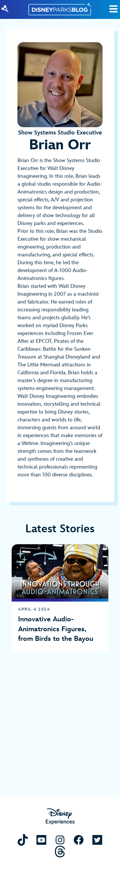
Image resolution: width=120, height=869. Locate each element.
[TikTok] (23, 840)
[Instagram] (60, 840)
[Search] (5, 8)
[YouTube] (41, 840)
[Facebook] (78, 840)
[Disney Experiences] (60, 816)
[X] (97, 840)
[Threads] (60, 851)
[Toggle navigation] (113, 8)
